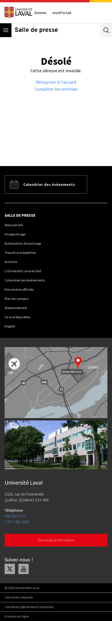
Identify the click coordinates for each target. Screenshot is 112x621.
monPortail (62, 12)
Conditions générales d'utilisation (29, 607)
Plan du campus (16, 298)
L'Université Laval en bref (23, 271)
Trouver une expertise (20, 252)
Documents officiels (19, 289)
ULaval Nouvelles (17, 317)
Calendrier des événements (25, 280)
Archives (11, 262)
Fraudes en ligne (17, 616)
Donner (40, 12)
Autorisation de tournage (23, 243)
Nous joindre (14, 225)
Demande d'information (56, 540)
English (10, 326)
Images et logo (15, 234)
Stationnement (16, 308)
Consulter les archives (56, 89)
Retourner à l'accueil (56, 82)
